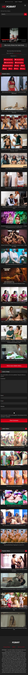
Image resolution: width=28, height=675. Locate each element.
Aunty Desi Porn (19, 59)
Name (2, 395)
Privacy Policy (6, 647)
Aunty (17, 65)
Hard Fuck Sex (20, 62)
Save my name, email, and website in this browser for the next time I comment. (14, 416)
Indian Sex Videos (8, 65)
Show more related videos (14, 365)
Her (11, 68)
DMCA (13, 647)
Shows (23, 68)
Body (5, 68)
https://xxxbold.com (17, 53)
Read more (13, 56)
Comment (3, 378)
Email (2, 400)
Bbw (23, 65)
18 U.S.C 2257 (21, 647)
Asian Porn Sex (9, 59)
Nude (17, 68)
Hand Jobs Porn (9, 62)
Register (20, 1)
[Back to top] (24, 671)
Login (16, 1)
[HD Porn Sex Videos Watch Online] (11, 7)
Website (2, 406)
